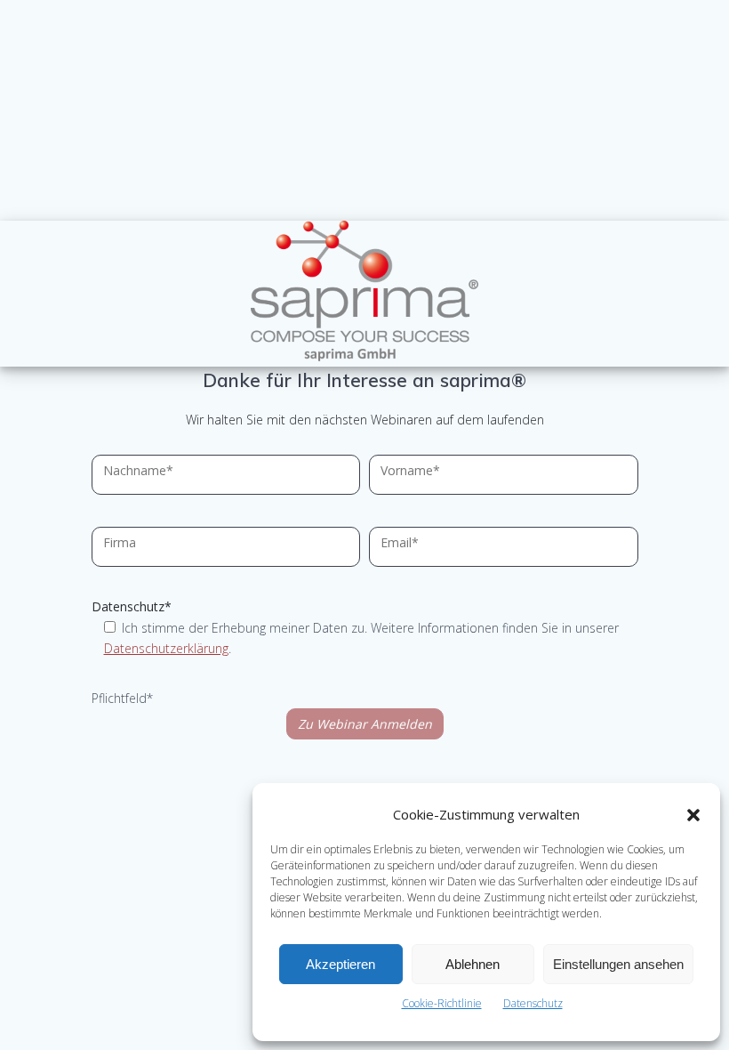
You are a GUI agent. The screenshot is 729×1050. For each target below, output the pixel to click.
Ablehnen (472, 964)
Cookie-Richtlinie (442, 1003)
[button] (693, 815)
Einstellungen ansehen (618, 964)
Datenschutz (533, 1003)
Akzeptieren (340, 964)
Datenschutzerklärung (166, 648)
